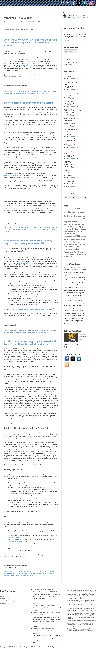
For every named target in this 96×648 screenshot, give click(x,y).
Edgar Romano (28, 575)
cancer (82, 213)
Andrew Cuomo (69, 209)
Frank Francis (45, 93)
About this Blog (4, 598)
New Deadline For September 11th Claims (29, 102)
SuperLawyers (68, 249)
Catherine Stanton (73, 216)
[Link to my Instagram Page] (91, 4)
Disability (83, 219)
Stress (78, 246)
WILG (76, 252)
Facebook (82, 222)
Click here (73, 78)
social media (78, 244)
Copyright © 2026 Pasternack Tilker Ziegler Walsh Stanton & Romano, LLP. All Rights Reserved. (31, 647)
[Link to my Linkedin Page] (85, 4)
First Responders (22, 227)
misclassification (72, 231)
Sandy (77, 242)
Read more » (68, 40)
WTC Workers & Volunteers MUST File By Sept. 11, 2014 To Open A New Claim (28, 242)
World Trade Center (36, 573)
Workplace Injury (22, 91)
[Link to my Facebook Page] (73, 4)
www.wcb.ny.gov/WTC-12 (16, 541)
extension (52, 571)
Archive (2, 596)
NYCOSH (79, 233)
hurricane (76, 227)
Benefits (73, 212)
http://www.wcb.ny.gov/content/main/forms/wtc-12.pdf (34, 309)
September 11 (54, 91)
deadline (37, 91)
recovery (83, 236)
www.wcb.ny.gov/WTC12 (11, 175)
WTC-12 (24, 93)
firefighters (67, 224)
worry (70, 256)
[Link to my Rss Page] (67, 366)
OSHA (77, 236)
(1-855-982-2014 (13, 537)
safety (72, 242)
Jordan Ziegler (75, 229)
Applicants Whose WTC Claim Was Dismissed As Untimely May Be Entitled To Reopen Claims (30, 42)
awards (77, 209)
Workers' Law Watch (18, 18)
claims (40, 571)
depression (77, 219)
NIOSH (75, 233)
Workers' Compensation (24, 571)
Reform (67, 239)
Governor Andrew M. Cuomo (12, 573)
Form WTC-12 (23, 65)
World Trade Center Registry (12, 93)
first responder (44, 91)
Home (1, 594)
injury (81, 227)
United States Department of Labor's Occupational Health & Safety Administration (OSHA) (46, 631)
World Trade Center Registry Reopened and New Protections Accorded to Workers (30, 343)
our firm (67, 316)
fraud (70, 227)
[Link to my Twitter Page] (79, 4)
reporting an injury (75, 239)
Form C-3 (27, 407)
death (71, 219)
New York (69, 233)
